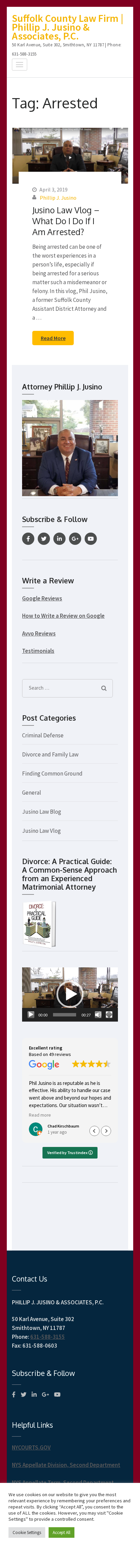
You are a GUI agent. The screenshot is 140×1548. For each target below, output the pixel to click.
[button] (70, 994)
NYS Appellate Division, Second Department (66, 1465)
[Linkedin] (59, 539)
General (31, 792)
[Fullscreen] (109, 1014)
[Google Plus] (75, 539)
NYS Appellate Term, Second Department (63, 1482)
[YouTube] (91, 539)
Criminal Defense (43, 735)
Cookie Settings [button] (27, 1532)
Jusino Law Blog (41, 811)
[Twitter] (44, 539)
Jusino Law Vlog (41, 830)
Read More (53, 338)
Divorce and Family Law (50, 754)
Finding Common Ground (52, 773)
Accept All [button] (61, 1532)
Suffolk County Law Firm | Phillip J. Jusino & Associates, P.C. (67, 27)
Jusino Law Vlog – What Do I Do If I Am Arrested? (66, 220)
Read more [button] (40, 1115)
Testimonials (38, 651)
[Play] (31, 1014)
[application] (70, 994)
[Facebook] (28, 539)
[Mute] (98, 1014)
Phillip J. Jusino (58, 197)
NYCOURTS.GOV (31, 1447)
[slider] (64, 1014)
